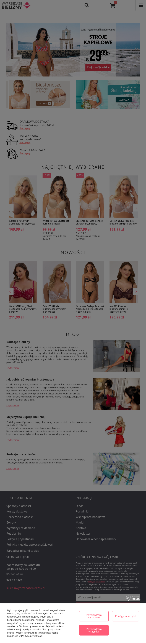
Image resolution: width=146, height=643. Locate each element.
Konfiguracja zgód (125, 616)
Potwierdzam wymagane (94, 616)
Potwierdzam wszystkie (94, 630)
